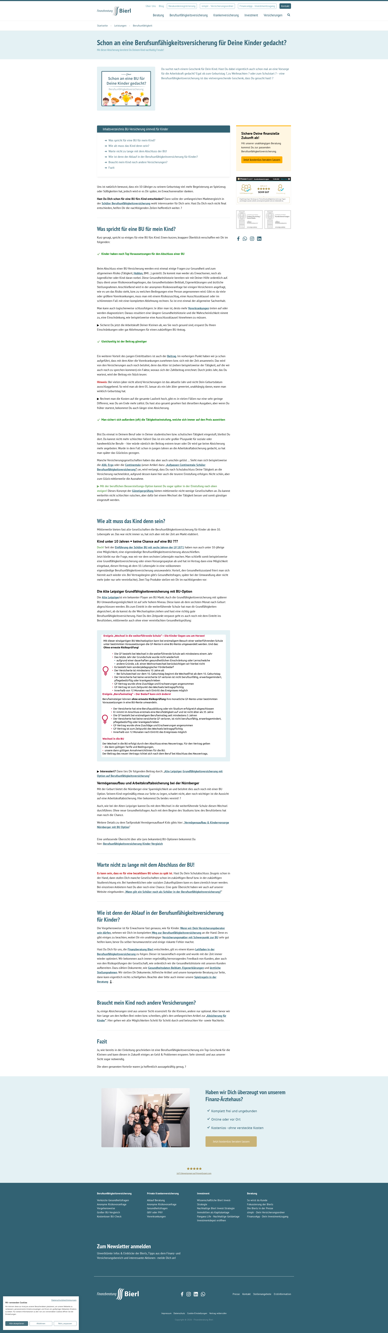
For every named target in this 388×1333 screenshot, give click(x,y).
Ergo (111, 465)
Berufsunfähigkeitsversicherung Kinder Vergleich (133, 844)
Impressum (166, 1313)
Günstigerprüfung (143, 491)
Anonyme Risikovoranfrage (111, 1204)
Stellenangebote (262, 1294)
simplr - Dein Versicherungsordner (266, 1212)
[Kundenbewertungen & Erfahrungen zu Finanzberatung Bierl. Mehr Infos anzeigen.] (263, 190)
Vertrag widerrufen (218, 1313)
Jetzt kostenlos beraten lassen (262, 160)
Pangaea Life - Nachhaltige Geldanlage (218, 1216)
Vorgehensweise (106, 1208)
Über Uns (151, 6)
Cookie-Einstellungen (197, 1313)
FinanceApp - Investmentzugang (257, 6)
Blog (161, 6)
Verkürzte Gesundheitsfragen (113, 1200)
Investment (203, 1193)
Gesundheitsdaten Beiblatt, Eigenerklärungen (176, 968)
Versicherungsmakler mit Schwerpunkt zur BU (190, 937)
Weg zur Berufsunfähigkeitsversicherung (176, 932)
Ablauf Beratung (156, 1200)
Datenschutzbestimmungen (64, 1300)
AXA (104, 465)
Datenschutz (179, 1313)
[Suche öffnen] (288, 15)
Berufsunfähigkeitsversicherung (114, 1193)
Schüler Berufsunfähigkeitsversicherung (126, 203)
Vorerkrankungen (198, 308)
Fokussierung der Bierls (260, 1204)
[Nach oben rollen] (380, 1325)
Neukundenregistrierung (182, 6)
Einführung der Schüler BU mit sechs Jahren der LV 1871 (149, 547)
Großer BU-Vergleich (108, 1212)
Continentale (133, 465)
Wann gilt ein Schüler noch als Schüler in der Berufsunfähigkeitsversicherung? (173, 892)
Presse (236, 1294)
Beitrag (171, 356)
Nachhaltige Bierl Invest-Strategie (216, 1208)
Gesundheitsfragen (157, 1208)
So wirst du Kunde (257, 1200)
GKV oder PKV (155, 1212)
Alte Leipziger (110, 597)
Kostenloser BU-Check (109, 1216)
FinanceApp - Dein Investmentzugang (267, 1216)
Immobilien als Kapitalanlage (213, 1212)
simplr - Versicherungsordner (217, 6)
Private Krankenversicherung (163, 1193)
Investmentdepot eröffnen (211, 1220)
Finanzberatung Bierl (140, 949)
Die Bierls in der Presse (260, 1208)
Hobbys (138, 273)
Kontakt (285, 6)
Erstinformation (282, 1294)
